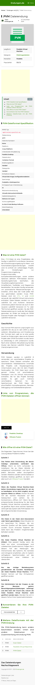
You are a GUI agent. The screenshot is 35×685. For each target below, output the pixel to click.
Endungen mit (12, 10)
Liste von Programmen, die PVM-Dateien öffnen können (20, 106)
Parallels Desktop (16, 433)
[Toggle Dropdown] (21, 612)
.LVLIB (31, 296)
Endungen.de (17, 3)
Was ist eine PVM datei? (14, 104)
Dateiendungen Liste (7, 675)
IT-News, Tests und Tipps (8, 680)
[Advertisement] (15, 81)
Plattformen (5, 678)
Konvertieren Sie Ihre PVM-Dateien (18, 112)
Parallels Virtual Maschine (22, 647)
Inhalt (6, 99)
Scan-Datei (17, 643)
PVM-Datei (17, 650)
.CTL (18, 296)
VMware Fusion (15, 437)
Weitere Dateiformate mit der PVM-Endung (20, 114)
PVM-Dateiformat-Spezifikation (17, 102)
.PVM (7, 259)
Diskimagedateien (23, 55)
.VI (23, 296)
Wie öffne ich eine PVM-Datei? (16, 109)
